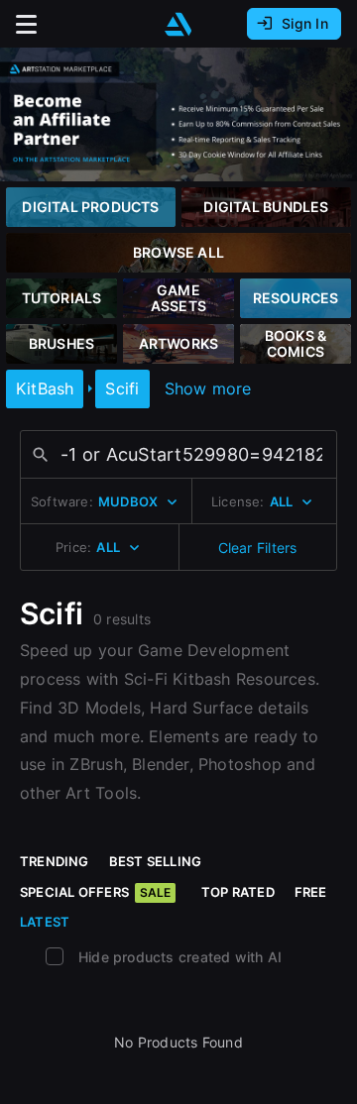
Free (311, 892)
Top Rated (238, 892)
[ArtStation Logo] (178, 24)
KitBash (44, 388)
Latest (44, 922)
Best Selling (155, 861)
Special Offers (95, 892)
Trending (54, 861)
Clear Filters (258, 547)
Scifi (122, 388)
